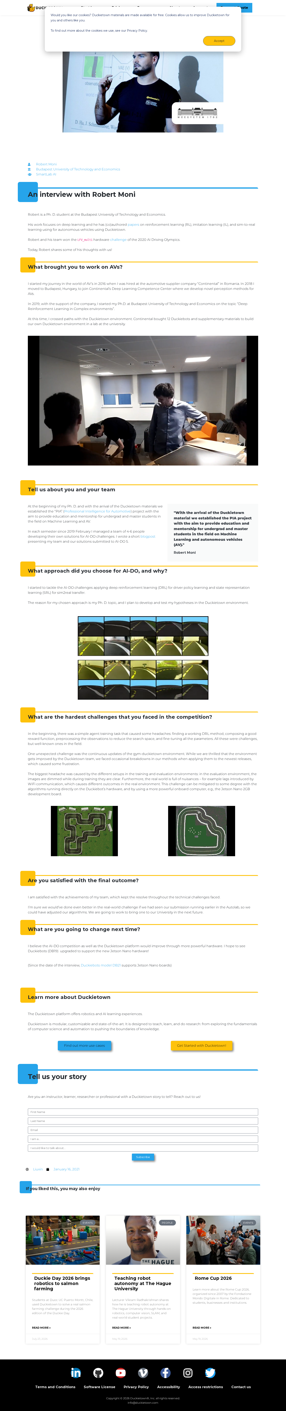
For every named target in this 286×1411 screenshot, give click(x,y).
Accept (219, 41)
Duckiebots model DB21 (101, 965)
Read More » (41, 1327)
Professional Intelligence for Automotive (97, 511)
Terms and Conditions (55, 1387)
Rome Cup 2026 (213, 1278)
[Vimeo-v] (143, 1373)
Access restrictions (205, 1387)
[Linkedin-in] (76, 1373)
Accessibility (168, 1387)
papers (133, 225)
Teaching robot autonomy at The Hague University (142, 1283)
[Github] (98, 1373)
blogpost (147, 536)
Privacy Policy (136, 1387)
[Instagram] (188, 1373)
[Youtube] (121, 1373)
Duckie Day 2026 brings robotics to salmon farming (62, 1283)
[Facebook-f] (165, 1373)
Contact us (241, 1387)
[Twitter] (210, 1373)
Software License (99, 1387)
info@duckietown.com (143, 1402)
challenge (118, 240)
